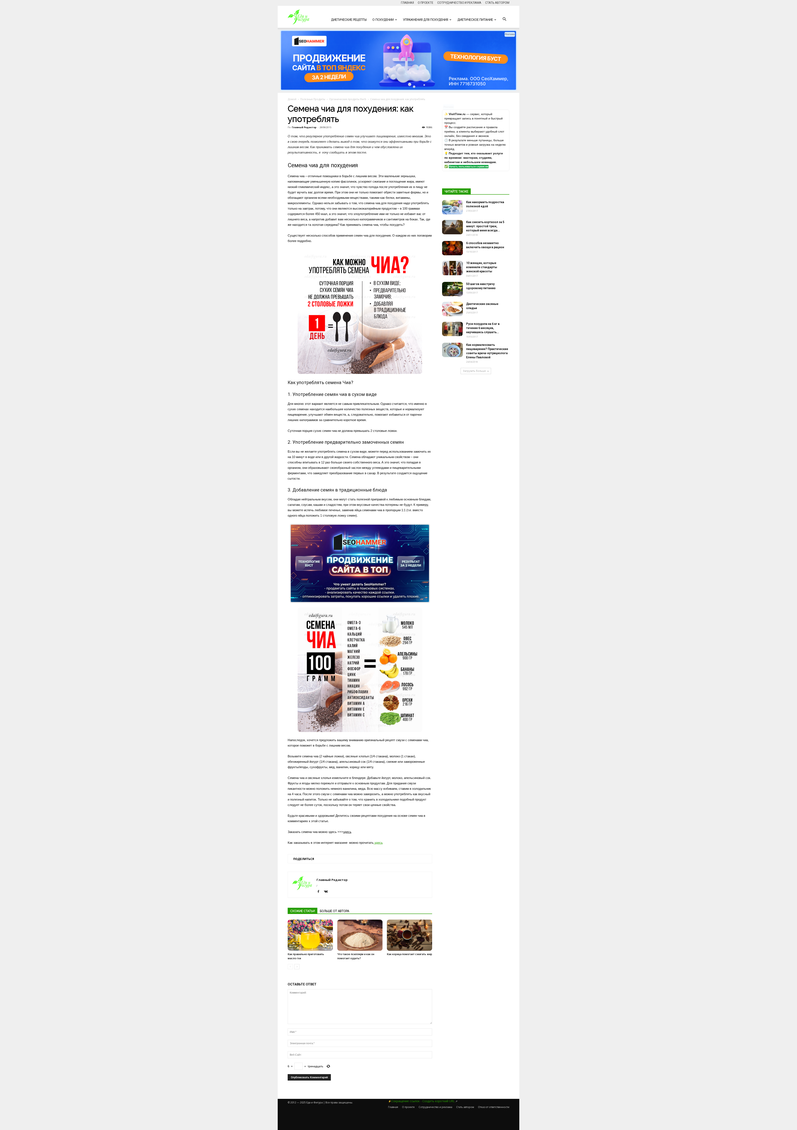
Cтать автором (497, 2)
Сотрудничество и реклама (459, 2)
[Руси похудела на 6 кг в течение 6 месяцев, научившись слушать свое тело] (452, 329)
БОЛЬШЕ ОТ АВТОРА (334, 911)
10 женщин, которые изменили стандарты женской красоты (481, 267)
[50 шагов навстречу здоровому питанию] (452, 289)
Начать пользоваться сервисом (468, 166)
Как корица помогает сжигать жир (409, 954)
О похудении (383, 19)
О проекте (425, 2)
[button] (504, 19)
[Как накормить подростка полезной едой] (452, 207)
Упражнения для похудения (425, 19)
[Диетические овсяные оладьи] (452, 309)
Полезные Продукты (312, 99)
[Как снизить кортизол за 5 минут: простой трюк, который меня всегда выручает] (452, 227)
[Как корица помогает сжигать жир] (409, 935)
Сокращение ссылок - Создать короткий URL (423, 1101)
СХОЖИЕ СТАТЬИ (302, 911)
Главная (407, 2)
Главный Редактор (304, 127)
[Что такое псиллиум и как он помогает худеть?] (360, 935)
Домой (292, 99)
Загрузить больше (474, 371)
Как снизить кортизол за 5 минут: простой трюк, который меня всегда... (485, 226)
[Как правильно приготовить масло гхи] (310, 935)
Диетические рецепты (349, 19)
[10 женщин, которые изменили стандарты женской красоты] (452, 268)
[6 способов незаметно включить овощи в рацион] (452, 248)
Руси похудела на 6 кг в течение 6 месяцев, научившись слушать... (483, 328)
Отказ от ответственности (493, 1107)
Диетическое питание (475, 19)
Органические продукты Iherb (347, 99)
